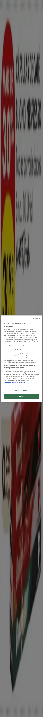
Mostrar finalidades (21, 390)
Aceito (21, 396)
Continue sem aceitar (33, 318)
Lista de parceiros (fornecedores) (15, 382)
